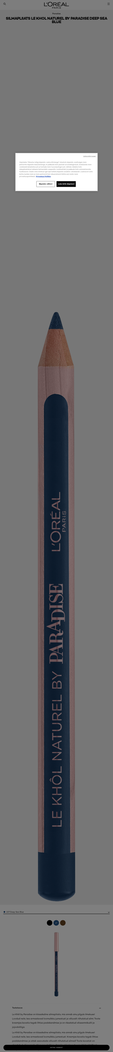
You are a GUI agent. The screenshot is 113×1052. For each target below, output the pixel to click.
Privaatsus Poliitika (43, 176)
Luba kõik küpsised (66, 184)
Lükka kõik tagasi (89, 156)
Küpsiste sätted (45, 184)
